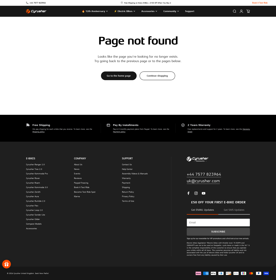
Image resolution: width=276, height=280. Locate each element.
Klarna (77, 196)
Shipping (126, 187)
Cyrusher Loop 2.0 (34, 210)
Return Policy (128, 192)
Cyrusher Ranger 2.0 (35, 164)
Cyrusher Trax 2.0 (34, 169)
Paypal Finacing (81, 183)
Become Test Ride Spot (84, 192)
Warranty (126, 178)
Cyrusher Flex (32, 206)
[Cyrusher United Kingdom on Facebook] (188, 193)
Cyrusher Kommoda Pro (37, 174)
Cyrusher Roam (33, 183)
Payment (126, 183)
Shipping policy (38, 132)
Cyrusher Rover (33, 178)
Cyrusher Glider (33, 219)
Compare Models (34, 224)
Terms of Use (128, 201)
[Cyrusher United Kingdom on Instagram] (196, 193)
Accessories (31, 228)
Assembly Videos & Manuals (135, 174)
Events (77, 174)
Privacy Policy (128, 196)
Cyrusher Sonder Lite (35, 215)
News (76, 169)
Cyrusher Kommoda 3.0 (37, 187)
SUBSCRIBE (218, 231)
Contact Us (127, 164)
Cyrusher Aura (32, 196)
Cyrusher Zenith (33, 192)
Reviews (78, 178)
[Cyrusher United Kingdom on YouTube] (203, 193)
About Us (78, 164)
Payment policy (119, 132)
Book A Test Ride (81, 187)
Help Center (127, 169)
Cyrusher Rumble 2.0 (35, 201)
